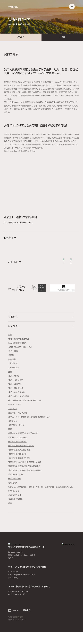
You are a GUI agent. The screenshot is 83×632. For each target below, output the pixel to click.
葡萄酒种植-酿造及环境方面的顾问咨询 (24, 466)
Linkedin (15, 610)
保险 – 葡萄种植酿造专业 (18, 339)
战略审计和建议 (14, 404)
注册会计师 (12, 421)
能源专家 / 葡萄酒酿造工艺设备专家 (23, 433)
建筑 (10, 371)
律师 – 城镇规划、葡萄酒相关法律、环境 (25, 400)
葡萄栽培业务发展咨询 (17, 437)
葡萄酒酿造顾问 (14, 478)
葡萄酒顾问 (12, 483)
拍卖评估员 (12, 408)
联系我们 (8, 237)
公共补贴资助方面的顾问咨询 (20, 347)
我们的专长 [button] (14, 326)
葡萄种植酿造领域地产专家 (19, 458)
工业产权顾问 (13, 367)
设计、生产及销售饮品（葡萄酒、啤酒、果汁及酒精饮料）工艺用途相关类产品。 (41, 487)
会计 (10, 334)
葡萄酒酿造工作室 (15, 474)
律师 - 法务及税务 (15, 380)
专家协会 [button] (13, 317)
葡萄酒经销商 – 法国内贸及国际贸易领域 (25, 470)
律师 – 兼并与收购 (15, 388)
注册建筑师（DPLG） (17, 425)
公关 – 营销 (13, 351)
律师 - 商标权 (13, 376)
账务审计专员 (13, 491)
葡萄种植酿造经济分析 (17, 454)
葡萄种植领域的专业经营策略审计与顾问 (24, 462)
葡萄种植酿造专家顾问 (17, 441)
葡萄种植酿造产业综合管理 (19, 450)
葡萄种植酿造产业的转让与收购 (21, 445)
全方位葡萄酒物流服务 (17, 343)
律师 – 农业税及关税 (16, 392)
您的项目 (20, 37)
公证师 (11, 355)
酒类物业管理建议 (15, 499)
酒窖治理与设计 (14, 495)
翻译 (10, 429)
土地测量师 (12, 363)
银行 (10, 503)
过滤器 (62, 37)
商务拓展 (12, 359)
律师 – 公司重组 (14, 384)
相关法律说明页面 (15, 617)
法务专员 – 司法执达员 (17, 413)
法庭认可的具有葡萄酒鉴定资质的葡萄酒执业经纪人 (29, 417)
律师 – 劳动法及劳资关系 (18, 396)
